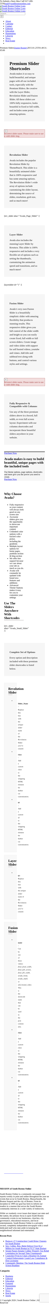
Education (9, 1281)
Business (9, 1276)
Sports (8, 1296)
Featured (9, 1283)
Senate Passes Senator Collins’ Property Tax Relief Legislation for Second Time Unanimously (27, 1252)
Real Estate (10, 1293)
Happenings (10, 1286)
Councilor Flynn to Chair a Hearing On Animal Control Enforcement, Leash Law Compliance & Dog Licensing (26, 1258)
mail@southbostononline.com (17, 3)
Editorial (9, 1278)
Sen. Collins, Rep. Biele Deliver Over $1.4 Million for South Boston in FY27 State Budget (25, 1247)
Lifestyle (9, 1288)
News (7, 1291)
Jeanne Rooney (20, 48)
